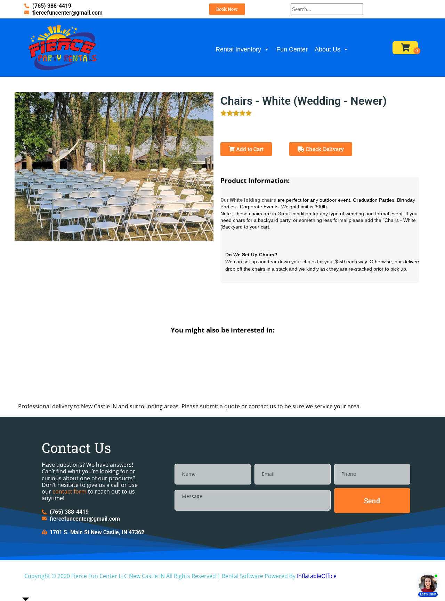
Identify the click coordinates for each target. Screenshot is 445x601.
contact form (69, 491)
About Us (327, 49)
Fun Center (292, 49)
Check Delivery (324, 148)
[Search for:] (327, 9)
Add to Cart (249, 148)
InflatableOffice (317, 576)
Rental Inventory (238, 49)
